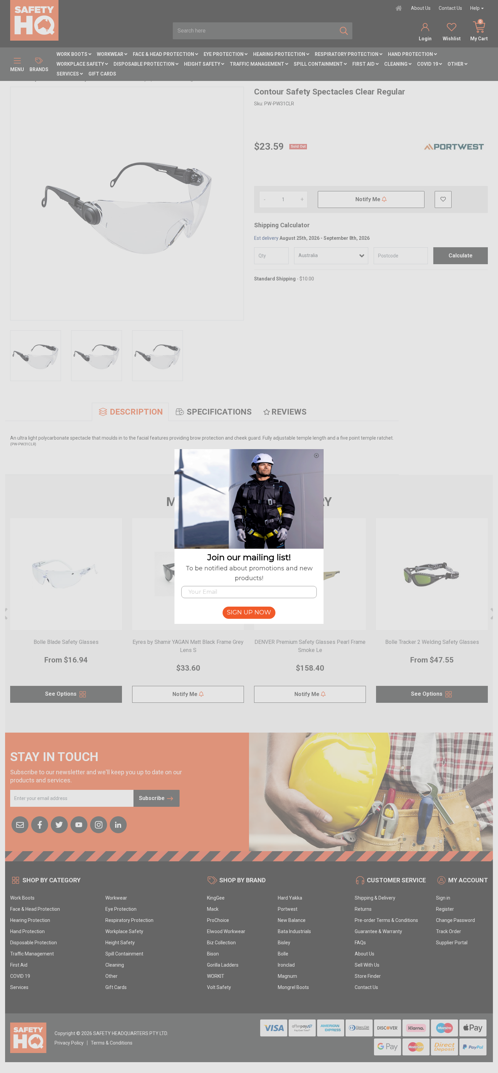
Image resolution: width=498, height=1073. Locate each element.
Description (136, 412)
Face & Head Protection (164, 54)
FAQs (360, 942)
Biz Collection (221, 942)
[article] (66, 614)
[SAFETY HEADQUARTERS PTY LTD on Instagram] (98, 824)
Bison (213, 953)
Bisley (284, 942)
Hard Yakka (290, 898)
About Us (421, 8)
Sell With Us (367, 965)
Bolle (283, 953)
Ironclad (286, 965)
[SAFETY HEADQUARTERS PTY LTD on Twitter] (59, 824)
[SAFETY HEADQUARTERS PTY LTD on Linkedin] (118, 824)
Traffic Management (257, 64)
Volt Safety (219, 987)
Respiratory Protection (347, 54)
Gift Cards (102, 74)
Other (456, 64)
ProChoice (218, 920)
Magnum (287, 976)
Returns (363, 909)
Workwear (110, 54)
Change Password (455, 920)
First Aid (364, 64)
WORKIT (215, 976)
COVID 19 (428, 64)
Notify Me (368, 199)
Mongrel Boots (293, 987)
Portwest (287, 909)
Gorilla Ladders (222, 965)
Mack (213, 909)
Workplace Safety (81, 64)
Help (475, 8)
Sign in (443, 898)
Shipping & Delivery (375, 898)
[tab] (130, 412)
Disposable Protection (144, 64)
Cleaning (396, 64)
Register (445, 909)
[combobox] (254, 30)
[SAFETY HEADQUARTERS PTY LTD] (34, 20)
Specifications (219, 412)
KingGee (216, 898)
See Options (61, 694)
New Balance (292, 920)
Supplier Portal (452, 942)
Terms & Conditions (111, 1042)
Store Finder (368, 976)
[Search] (343, 30)
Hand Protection (411, 54)
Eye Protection (224, 54)
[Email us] (20, 824)
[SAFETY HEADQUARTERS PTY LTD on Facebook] (39, 824)
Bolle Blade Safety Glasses (66, 642)
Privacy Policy (69, 1042)
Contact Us (450, 8)
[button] (443, 199)
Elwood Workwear (226, 931)
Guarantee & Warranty (378, 931)
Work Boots (72, 54)
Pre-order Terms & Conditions (386, 920)
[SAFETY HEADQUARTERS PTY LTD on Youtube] (78, 824)
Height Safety (202, 64)
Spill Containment (319, 64)
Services (68, 74)
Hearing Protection (279, 54)
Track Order (448, 931)
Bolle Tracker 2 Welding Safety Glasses (432, 642)
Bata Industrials (294, 931)
